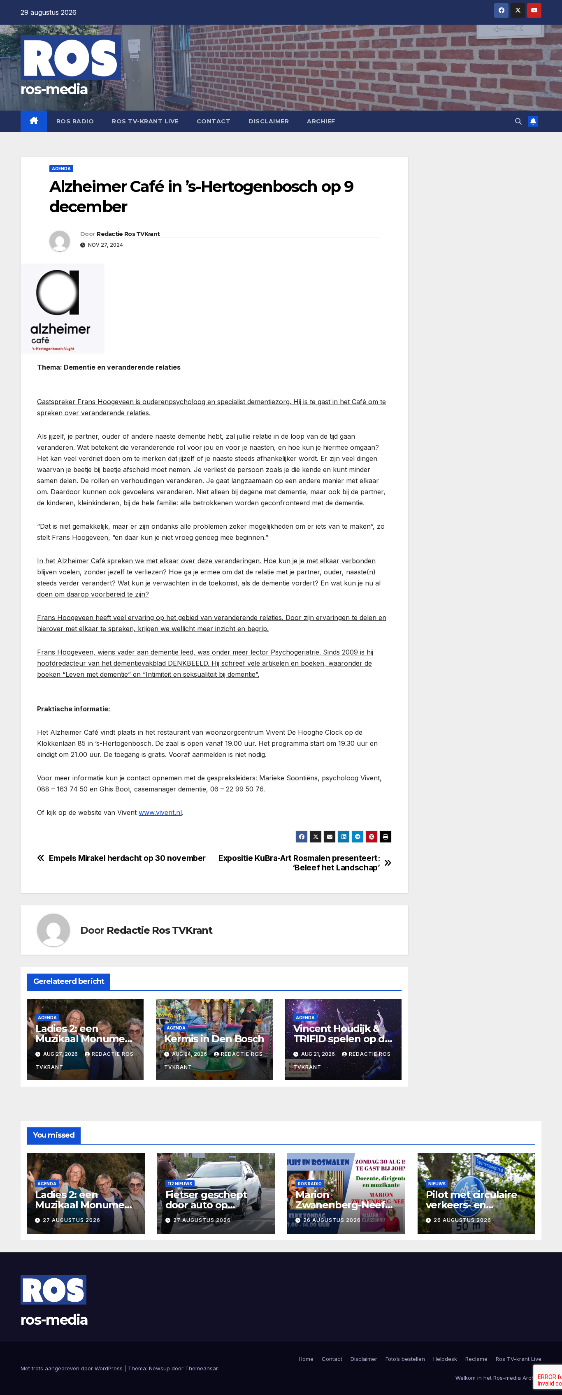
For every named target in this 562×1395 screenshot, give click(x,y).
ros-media (54, 89)
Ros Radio (75, 121)
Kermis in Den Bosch (214, 1039)
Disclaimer (268, 121)
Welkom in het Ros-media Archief (498, 1377)
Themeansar (201, 1368)
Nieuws (437, 1183)
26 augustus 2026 (332, 1220)
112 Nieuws (180, 1183)
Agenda (61, 168)
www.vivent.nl (160, 812)
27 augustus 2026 (71, 1220)
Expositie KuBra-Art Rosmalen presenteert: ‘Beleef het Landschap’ (299, 863)
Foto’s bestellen (405, 1359)
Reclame (476, 1359)
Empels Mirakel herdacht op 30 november (127, 858)
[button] (518, 121)
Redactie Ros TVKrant (128, 234)
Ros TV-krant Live (145, 121)
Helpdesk (445, 1359)
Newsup (159, 1368)
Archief (321, 121)
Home (306, 1359)
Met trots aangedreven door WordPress (72, 1368)
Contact (214, 121)
